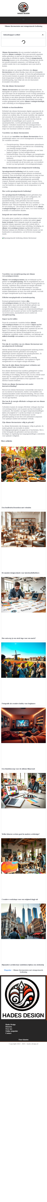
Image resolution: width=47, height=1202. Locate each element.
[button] (23, 19)
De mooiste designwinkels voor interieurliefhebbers (20, 573)
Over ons (8, 1029)
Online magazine (11, 1031)
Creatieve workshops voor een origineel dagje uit (20, 899)
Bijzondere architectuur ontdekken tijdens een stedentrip (23, 965)
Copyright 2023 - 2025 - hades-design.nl (23, 1044)
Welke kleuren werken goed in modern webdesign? (21, 834)
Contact (8, 1033)
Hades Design (10, 1024)
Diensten (8, 1027)
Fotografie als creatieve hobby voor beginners (18, 703)
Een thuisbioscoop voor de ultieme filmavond (18, 769)
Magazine (7, 970)
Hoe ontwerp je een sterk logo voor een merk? (19, 638)
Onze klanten (23, 1040)
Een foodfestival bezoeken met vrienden (16, 507)
